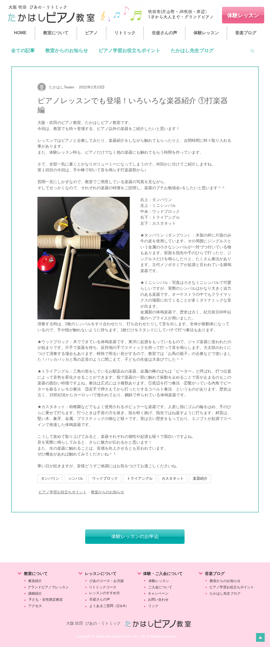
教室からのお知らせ (66, 50)
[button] (252, 50)
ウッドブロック (105, 479)
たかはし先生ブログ (192, 50)
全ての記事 (23, 50)
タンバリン (50, 479)
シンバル (75, 479)
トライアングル (140, 479)
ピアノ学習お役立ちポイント (129, 50)
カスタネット (173, 479)
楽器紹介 (200, 479)
